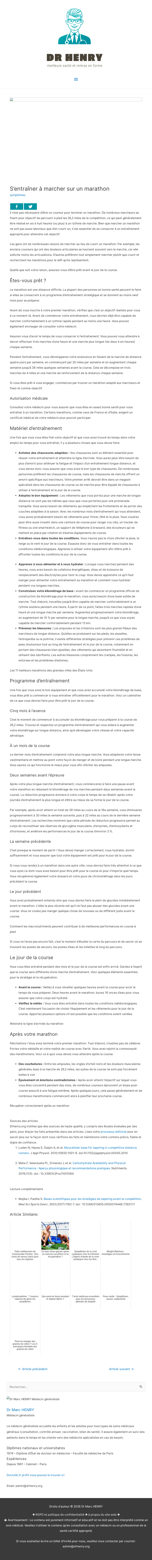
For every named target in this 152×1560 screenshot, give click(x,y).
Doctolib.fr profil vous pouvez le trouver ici (36, 1475)
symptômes (17, 195)
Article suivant (121, 1369)
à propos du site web (102, 1514)
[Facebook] (16, 206)
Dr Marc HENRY (20, 1410)
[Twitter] (30, 206)
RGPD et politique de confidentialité (60, 1514)
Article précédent (32, 1369)
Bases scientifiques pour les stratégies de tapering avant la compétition (92, 1199)
